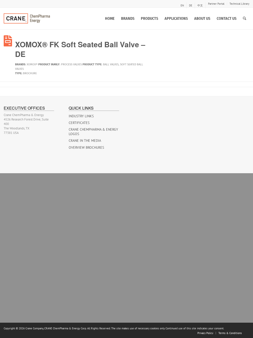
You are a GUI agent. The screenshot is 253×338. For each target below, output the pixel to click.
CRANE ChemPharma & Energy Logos (93, 131)
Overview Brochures (86, 147)
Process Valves (71, 64)
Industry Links (81, 116)
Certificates (79, 123)
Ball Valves (111, 64)
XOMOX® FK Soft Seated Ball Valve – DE (80, 49)
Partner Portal (216, 3)
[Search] (244, 18)
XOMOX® (32, 64)
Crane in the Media (85, 140)
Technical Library (239, 3)
